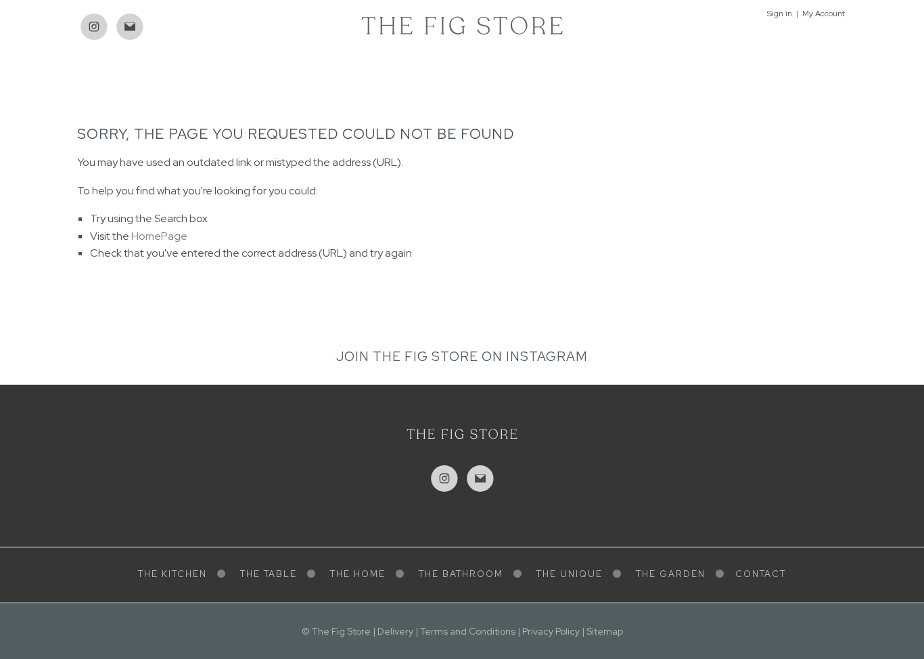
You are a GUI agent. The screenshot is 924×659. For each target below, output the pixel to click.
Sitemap (604, 631)
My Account (823, 13)
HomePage (159, 236)
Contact (760, 574)
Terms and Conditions (467, 631)
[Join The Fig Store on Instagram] (94, 27)
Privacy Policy (551, 631)
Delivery (395, 631)
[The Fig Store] (462, 25)
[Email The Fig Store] (129, 27)
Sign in (779, 13)
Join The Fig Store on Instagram (462, 356)
